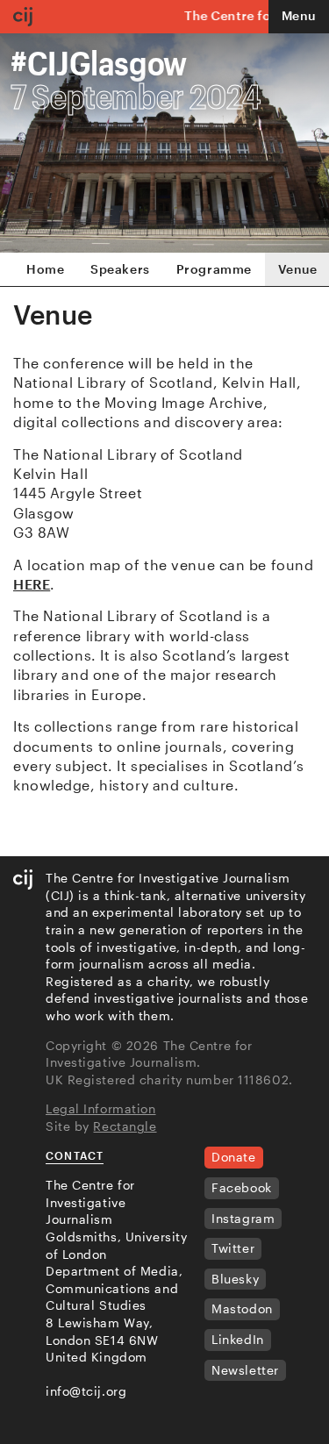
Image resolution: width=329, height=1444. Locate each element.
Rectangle (124, 1126)
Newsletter (245, 1369)
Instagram (243, 1218)
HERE (31, 583)
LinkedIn (237, 1339)
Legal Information (101, 1108)
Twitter (232, 1247)
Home (45, 268)
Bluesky (235, 1278)
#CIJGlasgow (99, 62)
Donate (233, 1156)
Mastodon (241, 1308)
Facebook (241, 1187)
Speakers (119, 268)
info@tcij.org (86, 1390)
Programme (214, 268)
